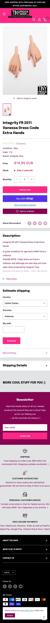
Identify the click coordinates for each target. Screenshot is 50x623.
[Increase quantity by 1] (32, 179)
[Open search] (33, 19)
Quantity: (7, 179)
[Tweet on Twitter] (40, 223)
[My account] (39, 19)
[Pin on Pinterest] (35, 223)
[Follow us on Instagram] (10, 586)
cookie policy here (26, 610)
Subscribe (25, 436)
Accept (10, 615)
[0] (45, 19)
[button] (25, 211)
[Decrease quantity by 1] (17, 179)
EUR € (6, 573)
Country (7, 297)
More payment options (25, 205)
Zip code (7, 323)
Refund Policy (9, 353)
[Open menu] (4, 14)
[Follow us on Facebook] (5, 586)
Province (7, 310)
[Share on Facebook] (29, 223)
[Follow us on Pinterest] (15, 586)
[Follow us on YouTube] (20, 586)
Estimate (11, 340)
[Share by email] (45, 223)
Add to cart (25, 189)
